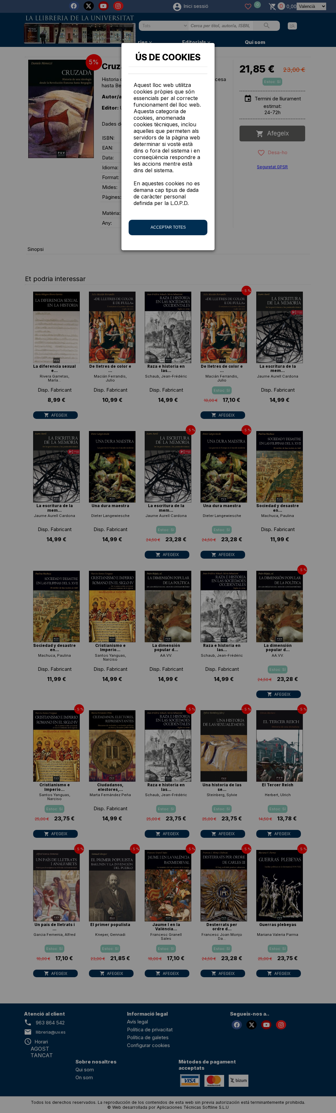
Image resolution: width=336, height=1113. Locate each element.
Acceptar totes (168, 227)
